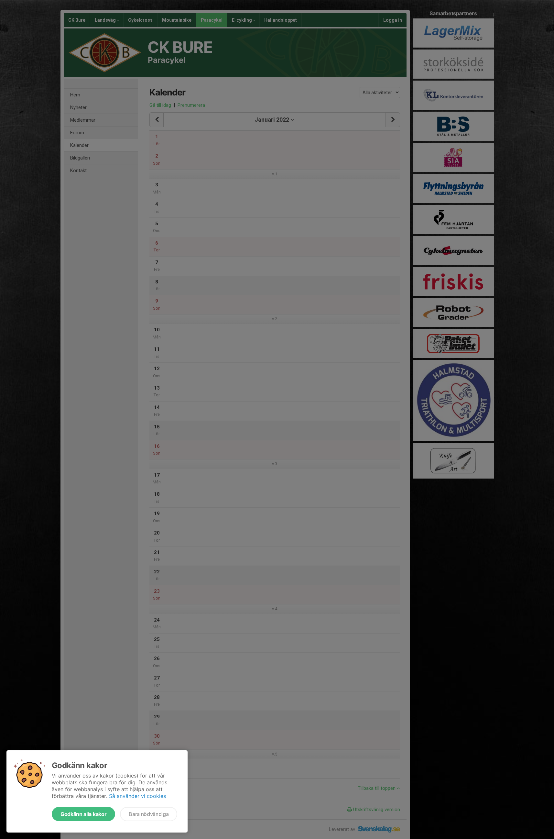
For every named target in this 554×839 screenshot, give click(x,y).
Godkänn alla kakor (83, 814)
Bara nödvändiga (148, 814)
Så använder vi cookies (137, 796)
